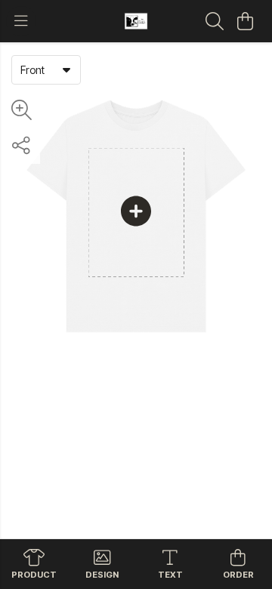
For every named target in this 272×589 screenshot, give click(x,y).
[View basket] (245, 21)
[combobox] (46, 69)
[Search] (214, 21)
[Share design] (21, 145)
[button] (66, 69)
